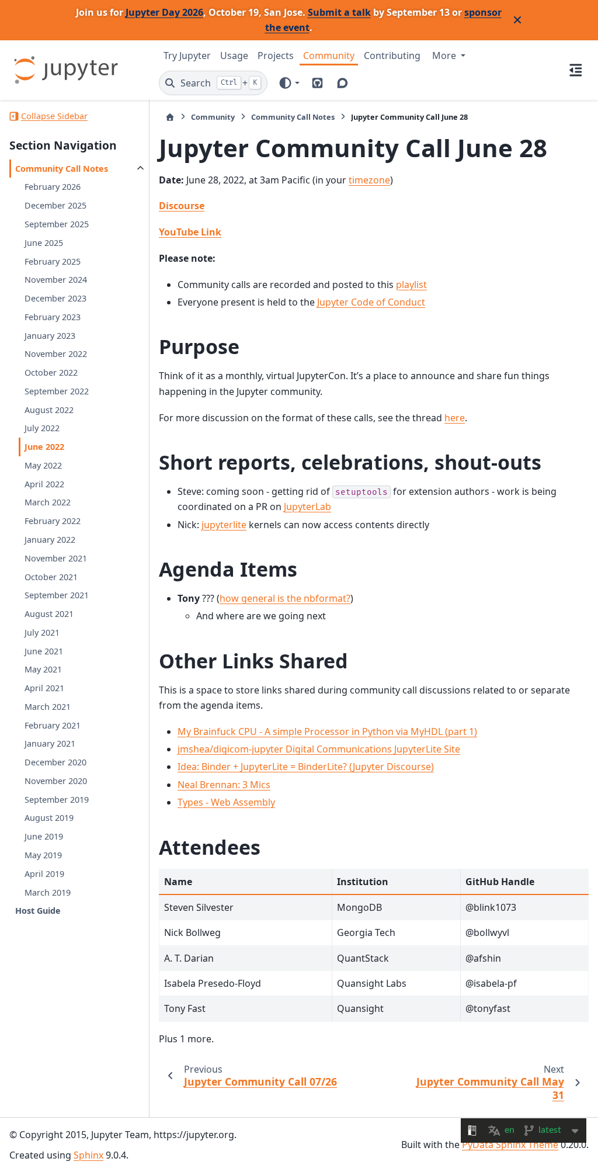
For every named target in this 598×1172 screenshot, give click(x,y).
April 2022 (44, 484)
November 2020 (56, 780)
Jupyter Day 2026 (164, 12)
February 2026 (53, 186)
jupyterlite (223, 524)
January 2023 (50, 335)
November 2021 (56, 558)
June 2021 (44, 651)
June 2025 (44, 242)
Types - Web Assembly (226, 802)
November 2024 (56, 279)
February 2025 (53, 261)
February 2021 (53, 725)
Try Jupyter (187, 55)
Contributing (392, 55)
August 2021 (49, 613)
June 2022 (44, 446)
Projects (276, 55)
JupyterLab (307, 506)
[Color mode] (289, 83)
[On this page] (576, 70)
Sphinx (88, 1155)
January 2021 (50, 743)
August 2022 (49, 409)
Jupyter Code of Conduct (371, 302)
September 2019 (57, 799)
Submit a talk (339, 12)
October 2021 (51, 576)
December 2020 (55, 762)
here (454, 417)
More (445, 55)
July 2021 (42, 632)
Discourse (181, 205)
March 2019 (48, 892)
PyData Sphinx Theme (510, 1144)
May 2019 (43, 855)
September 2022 (57, 391)
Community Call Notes (61, 168)
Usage (234, 55)
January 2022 (50, 539)
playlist (411, 284)
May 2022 (43, 465)
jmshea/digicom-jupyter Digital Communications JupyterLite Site (319, 749)
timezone (369, 180)
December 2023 (55, 298)
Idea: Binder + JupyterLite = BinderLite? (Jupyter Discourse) (306, 766)
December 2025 (55, 205)
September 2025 (57, 224)
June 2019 (44, 836)
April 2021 (44, 688)
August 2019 (49, 817)
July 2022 (42, 428)
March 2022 (48, 502)
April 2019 (44, 873)
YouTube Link (190, 232)
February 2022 (53, 520)
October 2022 (51, 372)
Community (328, 55)
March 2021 (48, 706)
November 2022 (56, 353)
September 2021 (57, 595)
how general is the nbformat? (285, 598)
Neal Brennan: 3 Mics (224, 784)
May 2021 (43, 669)
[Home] (170, 117)
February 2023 (53, 317)
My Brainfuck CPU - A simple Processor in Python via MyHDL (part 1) (327, 731)
